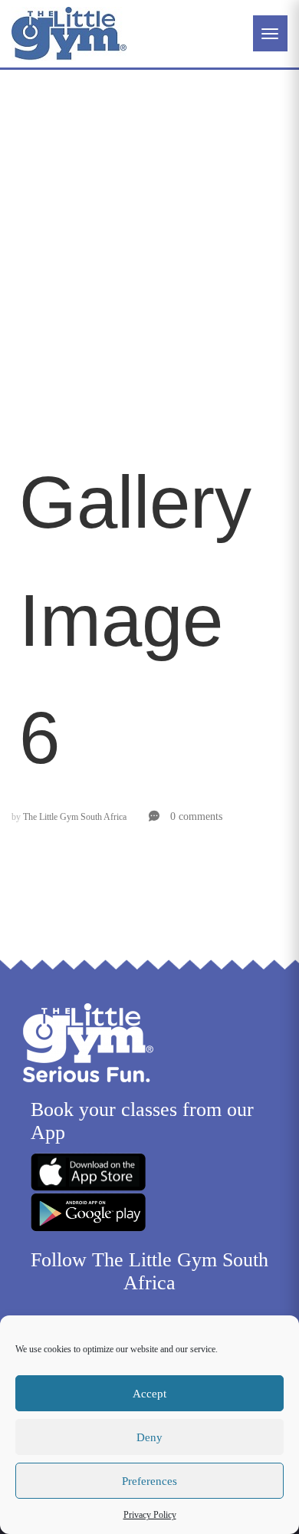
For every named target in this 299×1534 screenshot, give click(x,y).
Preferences (149, 1481)
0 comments (194, 816)
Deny (149, 1437)
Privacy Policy (149, 1514)
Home (34, 220)
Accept (149, 1394)
